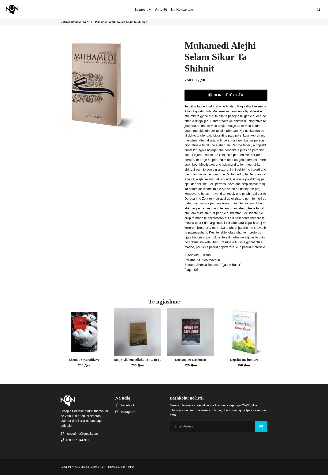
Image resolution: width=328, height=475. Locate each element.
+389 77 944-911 (77, 440)
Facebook (127, 405)
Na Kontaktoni (182, 9)
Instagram (127, 412)
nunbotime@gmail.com (81, 433)
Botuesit (141, 9)
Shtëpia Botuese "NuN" (75, 22)
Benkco (130, 466)
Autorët (161, 9)
